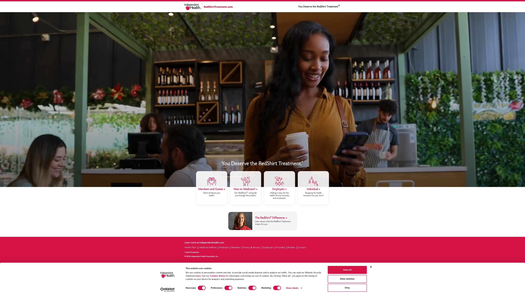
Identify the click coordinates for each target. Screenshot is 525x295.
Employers (268, 247)
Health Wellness (208, 247)
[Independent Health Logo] (193, 6)
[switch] (228, 288)
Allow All (347, 270)
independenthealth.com (211, 242)
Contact (302, 247)
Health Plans (190, 247)
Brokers (291, 247)
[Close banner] (371, 267)
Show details (292, 288)
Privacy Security (251, 247)
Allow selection (347, 279)
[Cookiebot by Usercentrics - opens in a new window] (168, 290)
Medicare (223, 247)
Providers (280, 247)
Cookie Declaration (192, 252)
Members (235, 247)
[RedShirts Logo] (217, 6)
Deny (347, 288)
